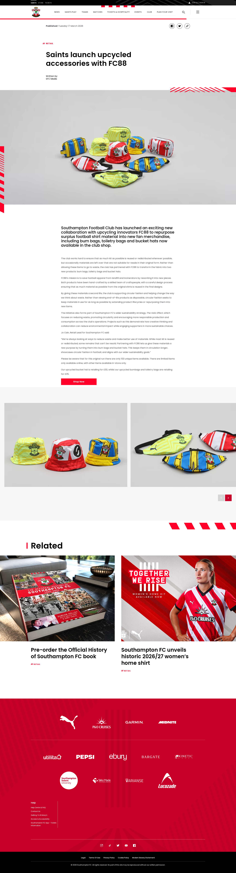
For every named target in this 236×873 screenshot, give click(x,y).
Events (138, 12)
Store (40, 3)
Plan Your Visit (165, 12)
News (57, 12)
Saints (33, 3)
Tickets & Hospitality (118, 12)
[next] (228, 498)
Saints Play (70, 12)
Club (149, 12)
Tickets (48, 3)
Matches (97, 12)
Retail (49, 43)
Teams (85, 12)
